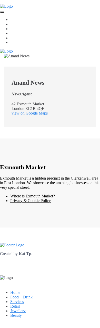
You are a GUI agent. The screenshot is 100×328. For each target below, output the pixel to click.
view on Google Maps (30, 113)
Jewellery (18, 38)
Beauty (16, 42)
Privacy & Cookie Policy (30, 200)
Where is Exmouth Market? (32, 196)
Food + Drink (21, 24)
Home (15, 19)
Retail (15, 33)
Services (17, 29)
